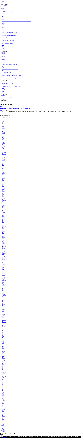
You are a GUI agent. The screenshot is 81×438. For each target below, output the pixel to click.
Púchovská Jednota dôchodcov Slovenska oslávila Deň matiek (11, 75)
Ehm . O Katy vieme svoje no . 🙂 (3, 121)
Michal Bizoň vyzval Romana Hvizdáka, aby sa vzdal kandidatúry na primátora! (14, 29)
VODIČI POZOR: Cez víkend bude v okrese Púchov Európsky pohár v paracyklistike (15, 89)
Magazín (3, 52)
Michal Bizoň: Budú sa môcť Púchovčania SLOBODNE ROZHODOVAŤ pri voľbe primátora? (16, 21)
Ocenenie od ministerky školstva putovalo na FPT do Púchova (15, 108)
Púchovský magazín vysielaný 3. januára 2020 (9, 61)
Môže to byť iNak (5, 30)
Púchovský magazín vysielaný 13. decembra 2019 (9, 64)
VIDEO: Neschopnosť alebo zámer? (7, 11)
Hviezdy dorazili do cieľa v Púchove (7, 83)
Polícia (3, 38)
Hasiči (3, 45)
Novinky (3, 23)
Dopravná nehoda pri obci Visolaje (7, 46)
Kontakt (3, 95)
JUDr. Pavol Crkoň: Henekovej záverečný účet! (9, 35)
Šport (3, 88)
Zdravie (3, 430)
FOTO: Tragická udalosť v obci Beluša (8, 40)
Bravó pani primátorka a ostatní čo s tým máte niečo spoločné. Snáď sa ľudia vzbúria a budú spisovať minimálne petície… (3, 237)
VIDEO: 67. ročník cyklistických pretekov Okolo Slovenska (11, 86)
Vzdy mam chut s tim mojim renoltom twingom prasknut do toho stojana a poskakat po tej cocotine (3, 409)
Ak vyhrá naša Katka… (5, 14)
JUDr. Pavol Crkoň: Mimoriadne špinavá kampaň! (9, 32)
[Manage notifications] (1, 436)
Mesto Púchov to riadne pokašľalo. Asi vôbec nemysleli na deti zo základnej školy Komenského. (4, 287)
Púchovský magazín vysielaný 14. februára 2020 (9, 54)
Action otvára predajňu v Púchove (7, 72)
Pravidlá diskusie (4, 5)
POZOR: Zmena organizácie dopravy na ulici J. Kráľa (10, 69)
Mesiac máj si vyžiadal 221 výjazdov (7, 43)
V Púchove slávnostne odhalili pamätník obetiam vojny (10, 78)
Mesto (3, 9)
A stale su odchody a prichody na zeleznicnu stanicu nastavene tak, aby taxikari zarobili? (3, 394)
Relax (3, 66)
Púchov (3, 8)
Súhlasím (4, 437)
